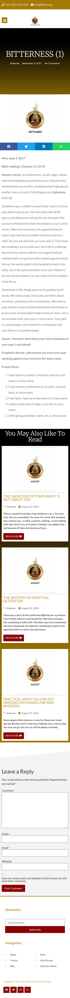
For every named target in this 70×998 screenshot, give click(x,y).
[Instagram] (21, 990)
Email (6, 847)
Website (7, 861)
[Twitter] (13, 990)
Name (6, 834)
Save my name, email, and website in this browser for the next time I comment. (34, 879)
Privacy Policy (45, 981)
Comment (8, 790)
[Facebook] (6, 990)
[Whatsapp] (27, 990)
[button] (4, 20)
